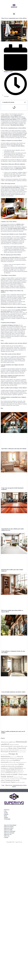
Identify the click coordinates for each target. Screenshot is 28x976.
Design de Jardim (13, 756)
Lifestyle (6, 814)
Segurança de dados (5, 778)
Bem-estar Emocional (17, 748)
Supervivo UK (7, 834)
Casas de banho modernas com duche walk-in (13, 692)
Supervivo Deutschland (10, 825)
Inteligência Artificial (7, 768)
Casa (2, 785)
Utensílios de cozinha (20, 782)
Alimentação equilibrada (8, 742)
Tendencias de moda (12, 780)
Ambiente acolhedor (14, 744)
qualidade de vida (10, 772)
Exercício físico (4, 764)
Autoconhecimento (7, 746)
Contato (6, 837)
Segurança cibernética (18, 777)
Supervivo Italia (8, 829)
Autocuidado (17, 746)
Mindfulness (18, 768)
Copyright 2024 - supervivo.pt (14, 842)
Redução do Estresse (19, 772)
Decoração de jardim (22, 751)
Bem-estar (24, 746)
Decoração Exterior (4, 754)
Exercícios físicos (13, 764)
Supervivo (6, 809)
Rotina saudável (6, 774)
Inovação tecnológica (15, 766)
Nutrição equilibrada (11, 769)
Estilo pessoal (23, 762)
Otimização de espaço (11, 771)
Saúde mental (7, 776)
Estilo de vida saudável (14, 762)
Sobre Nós (6, 836)
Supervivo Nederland (9, 831)
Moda (5, 816)
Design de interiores (9, 755)
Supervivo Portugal (9, 832)
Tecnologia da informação (15, 778)
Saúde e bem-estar (20, 774)
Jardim (6, 812)
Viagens (6, 817)
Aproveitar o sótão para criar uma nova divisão (13, 448)
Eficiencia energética (17, 758)
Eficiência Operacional (6, 760)
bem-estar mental (13, 750)
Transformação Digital (8, 782)
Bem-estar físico (5, 750)
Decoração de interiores (9, 751)
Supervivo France (8, 828)
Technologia (7, 819)
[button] (14, 14)
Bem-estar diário (4, 748)
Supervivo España (9, 826)
